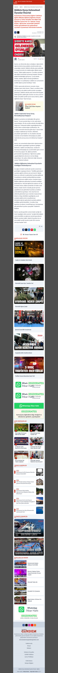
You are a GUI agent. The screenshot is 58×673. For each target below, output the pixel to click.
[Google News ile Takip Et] (40, 59)
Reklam (29, 648)
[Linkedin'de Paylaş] (29, 230)
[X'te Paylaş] (18, 32)
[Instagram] (29, 625)
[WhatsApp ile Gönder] (35, 230)
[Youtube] (32, 625)
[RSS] (35, 625)
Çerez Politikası (29, 657)
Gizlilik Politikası (29, 654)
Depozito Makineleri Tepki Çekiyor (33, 1)
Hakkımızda (29, 643)
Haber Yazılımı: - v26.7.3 (29, 671)
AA (21, 59)
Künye (29, 646)
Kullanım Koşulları (29, 652)
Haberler (16, 7)
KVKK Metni (29, 661)
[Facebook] (23, 625)
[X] (26, 625)
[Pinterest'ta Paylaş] (32, 230)
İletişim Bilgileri (29, 663)
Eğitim (21, 7)
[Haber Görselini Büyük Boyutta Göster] (29, 48)
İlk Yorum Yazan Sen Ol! (30, 234)
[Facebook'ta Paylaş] (15, 32)
